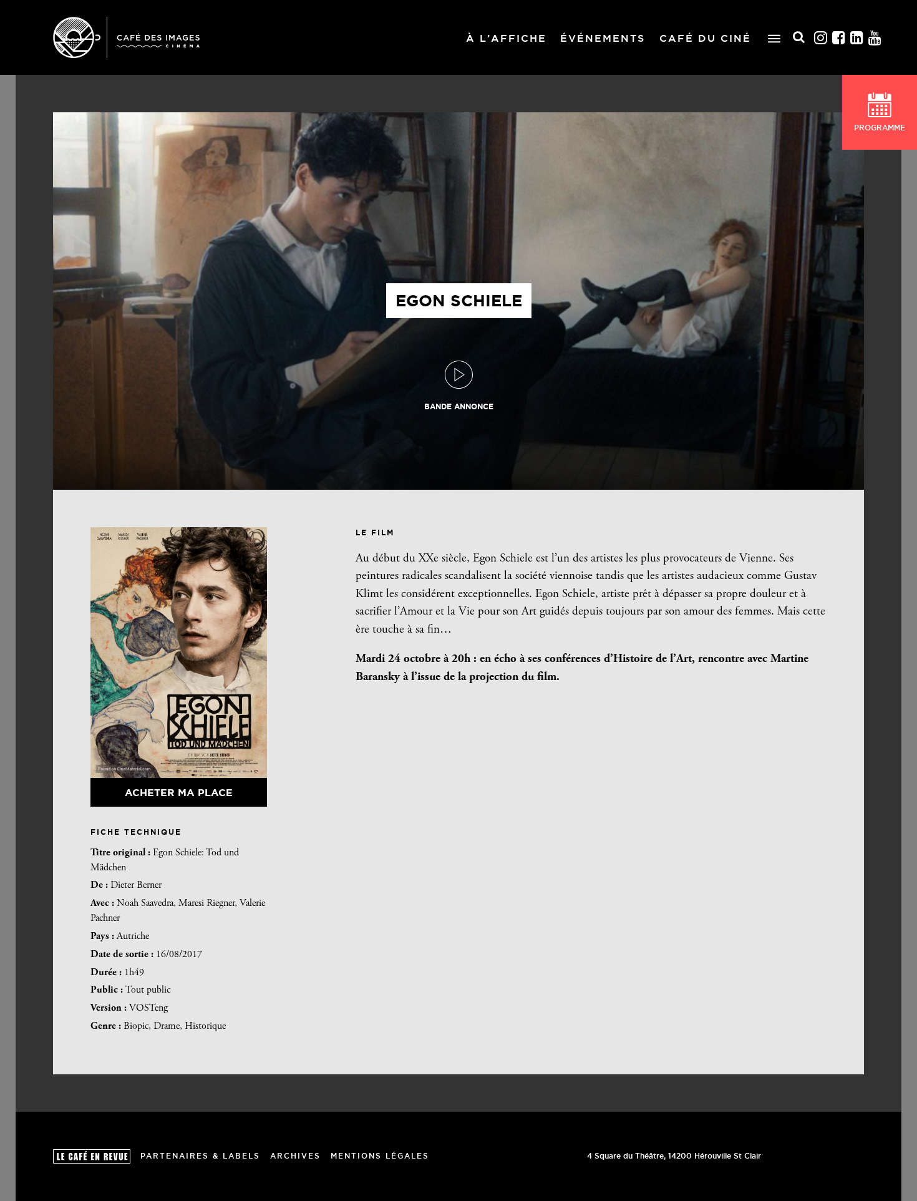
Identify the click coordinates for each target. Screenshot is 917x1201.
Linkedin (857, 38)
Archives (295, 1156)
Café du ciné (705, 38)
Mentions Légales (380, 1156)
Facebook (839, 38)
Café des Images (126, 37)
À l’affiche (506, 38)
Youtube (875, 38)
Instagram (820, 38)
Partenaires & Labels (200, 1156)
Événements (602, 38)
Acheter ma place (179, 792)
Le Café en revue (91, 1156)
